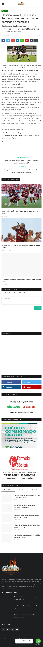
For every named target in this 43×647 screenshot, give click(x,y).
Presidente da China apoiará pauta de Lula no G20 (27, 607)
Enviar (38, 308)
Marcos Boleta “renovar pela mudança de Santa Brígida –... (26, 598)
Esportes (4, 11)
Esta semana (8, 489)
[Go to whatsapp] (38, 641)
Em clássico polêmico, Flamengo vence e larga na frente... (20, 212)
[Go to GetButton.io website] (38, 645)
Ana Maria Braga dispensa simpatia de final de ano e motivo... (26, 516)
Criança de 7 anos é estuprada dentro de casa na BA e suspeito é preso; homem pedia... (22, 171)
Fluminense (20, 87)
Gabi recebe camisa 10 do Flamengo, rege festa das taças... (21, 246)
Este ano (35, 489)
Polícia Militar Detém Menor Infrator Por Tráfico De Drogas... (27, 526)
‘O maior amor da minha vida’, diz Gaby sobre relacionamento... (27, 616)
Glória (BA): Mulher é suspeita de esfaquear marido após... (24, 506)
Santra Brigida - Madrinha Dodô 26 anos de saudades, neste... (27, 496)
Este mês (21, 489)
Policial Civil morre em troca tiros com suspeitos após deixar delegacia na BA (21, 162)
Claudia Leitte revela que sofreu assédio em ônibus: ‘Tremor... (27, 536)
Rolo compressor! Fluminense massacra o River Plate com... (21, 281)
